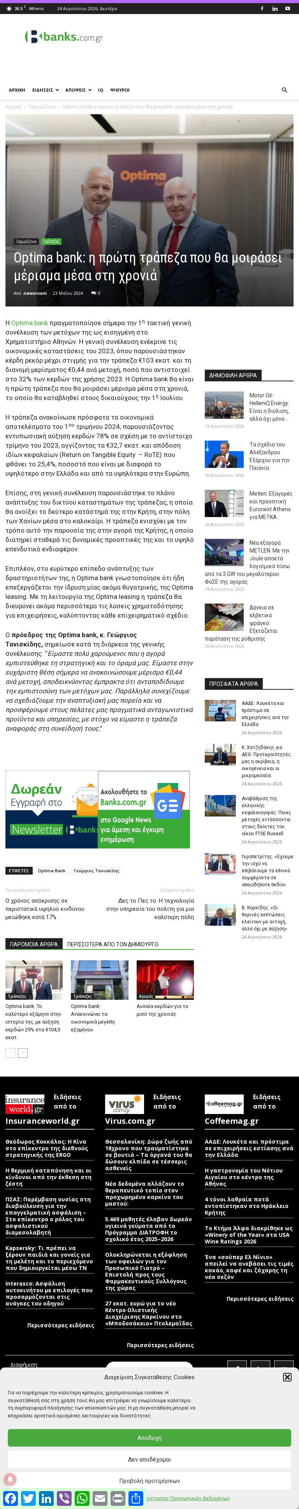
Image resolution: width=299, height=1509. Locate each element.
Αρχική (13, 106)
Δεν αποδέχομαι (149, 1459)
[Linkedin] (275, 8)
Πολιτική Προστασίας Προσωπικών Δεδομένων (174, 1498)
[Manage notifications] (10, 1479)
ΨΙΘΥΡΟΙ (120, 90)
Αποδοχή (149, 1438)
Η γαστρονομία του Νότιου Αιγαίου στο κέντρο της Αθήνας (244, 1177)
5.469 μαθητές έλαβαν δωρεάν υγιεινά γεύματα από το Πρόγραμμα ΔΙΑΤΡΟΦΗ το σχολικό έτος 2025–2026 (148, 1229)
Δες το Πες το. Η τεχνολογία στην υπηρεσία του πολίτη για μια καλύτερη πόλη (150, 909)
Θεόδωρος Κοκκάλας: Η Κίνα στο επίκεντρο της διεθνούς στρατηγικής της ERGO (46, 1148)
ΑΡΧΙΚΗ (17, 90)
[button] (287, 1377)
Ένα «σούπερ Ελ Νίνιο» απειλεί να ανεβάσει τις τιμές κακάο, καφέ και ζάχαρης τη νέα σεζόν (249, 1267)
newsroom (35, 293)
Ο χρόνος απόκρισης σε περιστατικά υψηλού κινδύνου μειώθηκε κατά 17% (44, 909)
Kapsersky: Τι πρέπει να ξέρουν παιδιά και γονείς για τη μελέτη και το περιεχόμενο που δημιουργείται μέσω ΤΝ (49, 1258)
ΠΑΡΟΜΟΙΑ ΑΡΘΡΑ (34, 944)
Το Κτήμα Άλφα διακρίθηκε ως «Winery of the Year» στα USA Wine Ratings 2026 (249, 1234)
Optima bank (29, 323)
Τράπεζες (51, 241)
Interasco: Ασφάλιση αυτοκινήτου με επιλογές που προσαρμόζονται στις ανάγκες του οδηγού (49, 1293)
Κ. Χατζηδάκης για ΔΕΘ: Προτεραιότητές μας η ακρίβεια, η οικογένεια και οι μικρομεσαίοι (266, 761)
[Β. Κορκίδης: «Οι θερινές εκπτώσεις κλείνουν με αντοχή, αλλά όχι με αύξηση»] (220, 915)
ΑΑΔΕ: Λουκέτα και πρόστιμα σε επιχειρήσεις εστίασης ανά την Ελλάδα (249, 1148)
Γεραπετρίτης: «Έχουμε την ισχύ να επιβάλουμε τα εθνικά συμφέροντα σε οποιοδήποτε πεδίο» (268, 870)
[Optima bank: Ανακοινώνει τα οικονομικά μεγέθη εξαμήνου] (99, 980)
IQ (100, 90)
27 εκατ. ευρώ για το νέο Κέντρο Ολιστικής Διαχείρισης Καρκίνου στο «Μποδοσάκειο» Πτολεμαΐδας (148, 1313)
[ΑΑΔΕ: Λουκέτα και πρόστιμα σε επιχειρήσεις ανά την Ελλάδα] (220, 710)
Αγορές (146, 996)
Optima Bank (51, 870)
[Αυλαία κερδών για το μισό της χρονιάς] (165, 980)
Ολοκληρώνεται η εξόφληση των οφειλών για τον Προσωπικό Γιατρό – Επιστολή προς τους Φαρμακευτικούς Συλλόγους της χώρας (146, 1271)
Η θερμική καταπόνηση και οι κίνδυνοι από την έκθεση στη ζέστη (48, 1177)
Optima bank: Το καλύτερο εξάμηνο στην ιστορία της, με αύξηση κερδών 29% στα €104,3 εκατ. (33, 1021)
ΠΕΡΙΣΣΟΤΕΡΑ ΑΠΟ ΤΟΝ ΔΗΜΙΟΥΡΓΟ (112, 944)
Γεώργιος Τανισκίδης (97, 870)
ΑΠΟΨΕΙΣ (75, 90)
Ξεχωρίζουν (41, 106)
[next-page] (23, 1053)
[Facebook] (262, 8)
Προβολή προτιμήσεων (149, 1480)
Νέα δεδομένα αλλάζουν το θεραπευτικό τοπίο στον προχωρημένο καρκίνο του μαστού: (144, 1193)
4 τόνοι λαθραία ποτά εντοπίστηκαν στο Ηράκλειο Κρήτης (246, 1206)
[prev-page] (10, 1053)
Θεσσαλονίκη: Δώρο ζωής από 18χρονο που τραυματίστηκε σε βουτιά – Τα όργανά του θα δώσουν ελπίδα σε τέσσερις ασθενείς (148, 1155)
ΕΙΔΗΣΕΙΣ (42, 90)
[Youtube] (288, 8)
